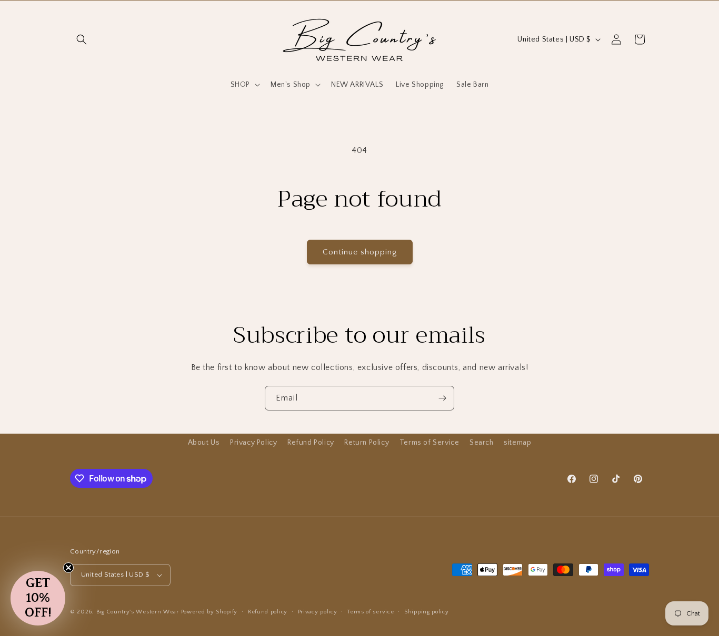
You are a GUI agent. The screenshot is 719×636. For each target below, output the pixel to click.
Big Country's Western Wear (137, 612)
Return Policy (366, 442)
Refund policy (267, 612)
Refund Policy (310, 442)
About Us (204, 442)
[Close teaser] (68, 567)
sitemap (517, 442)
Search (482, 442)
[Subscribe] (442, 398)
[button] (81, 39)
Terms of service (370, 612)
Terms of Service (430, 442)
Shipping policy (426, 612)
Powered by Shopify (209, 612)
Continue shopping (360, 252)
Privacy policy (317, 612)
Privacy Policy (253, 442)
